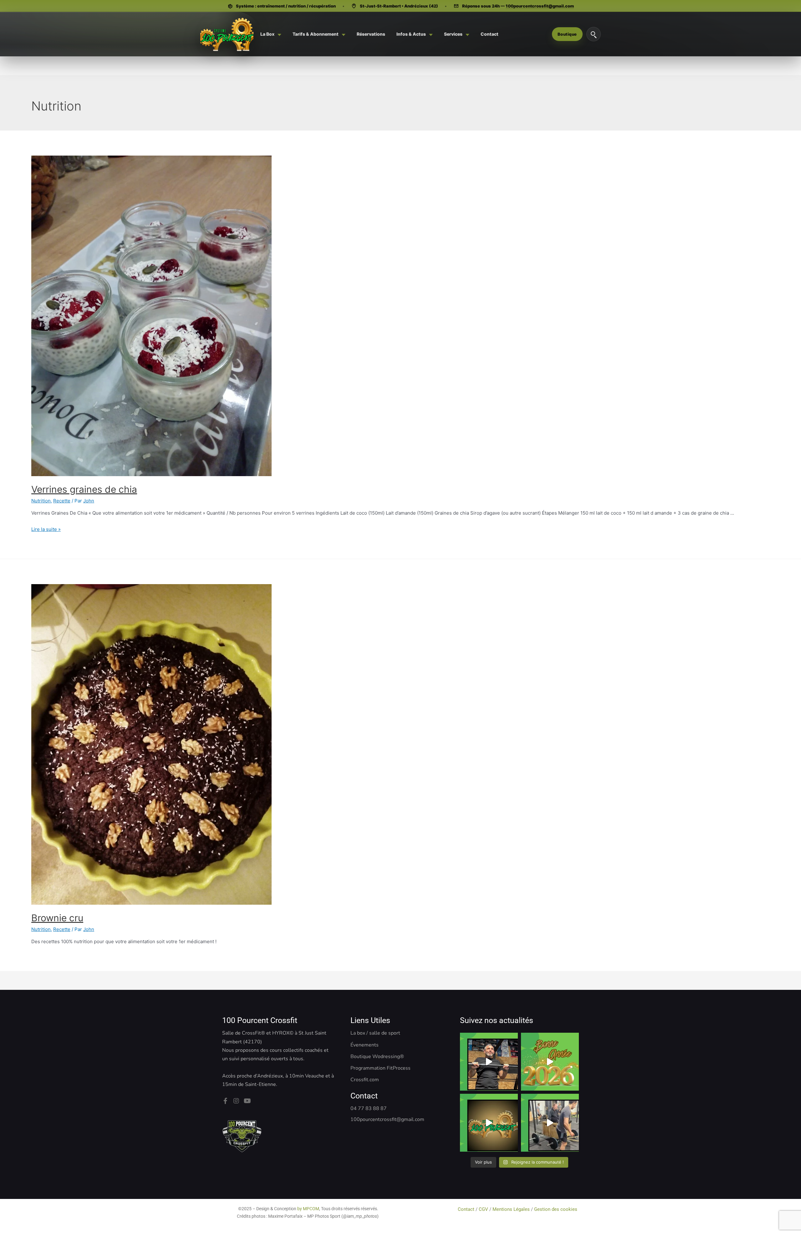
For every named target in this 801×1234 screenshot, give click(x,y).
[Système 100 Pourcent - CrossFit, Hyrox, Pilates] (226, 34)
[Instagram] (236, 1101)
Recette (61, 501)
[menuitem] (271, 34)
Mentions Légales (511, 1209)
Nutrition (41, 501)
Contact (467, 1209)
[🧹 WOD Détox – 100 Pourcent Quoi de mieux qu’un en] (489, 1062)
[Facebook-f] (225, 1101)
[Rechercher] (593, 34)
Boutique (567, 34)
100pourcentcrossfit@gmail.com (540, 5)
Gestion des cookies (556, 1209)
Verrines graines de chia (84, 489)
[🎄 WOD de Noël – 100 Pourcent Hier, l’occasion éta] (550, 1123)
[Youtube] (247, 1101)
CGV (483, 1209)
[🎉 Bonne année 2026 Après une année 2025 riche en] (550, 1062)
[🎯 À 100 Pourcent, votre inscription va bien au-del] (489, 1123)
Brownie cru (57, 917)
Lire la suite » (46, 529)
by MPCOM (308, 1208)
